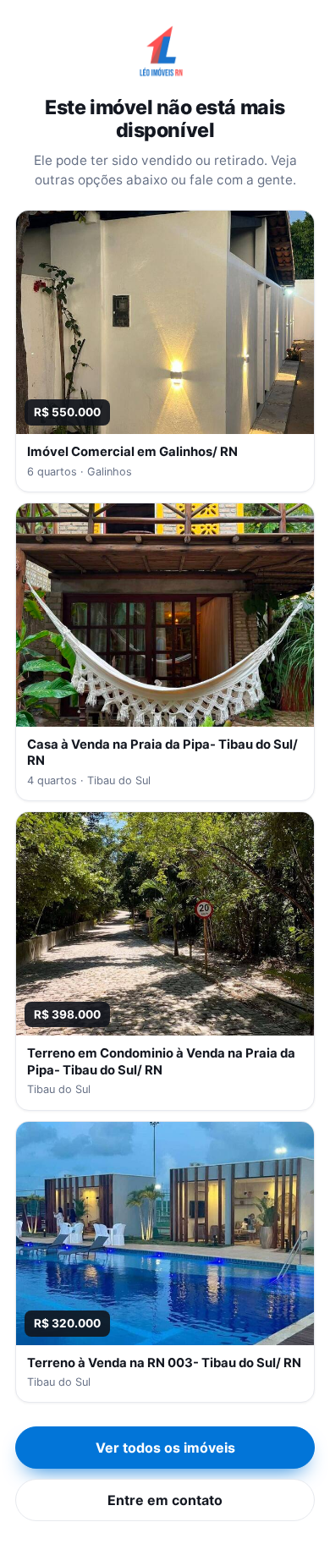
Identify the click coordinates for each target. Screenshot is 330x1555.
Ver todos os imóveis (165, 1447)
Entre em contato (165, 1500)
